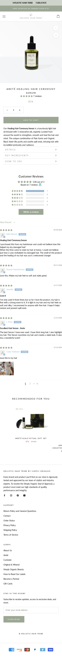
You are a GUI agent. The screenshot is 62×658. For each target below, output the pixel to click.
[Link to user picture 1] (7, 368)
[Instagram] (11, 495)
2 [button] (30, 383)
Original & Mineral (11, 564)
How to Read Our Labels (14, 574)
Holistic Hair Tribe (23, 3)
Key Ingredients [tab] (17, 155)
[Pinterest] (18, 495)
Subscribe (14, 619)
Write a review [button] (31, 211)
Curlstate (7, 560)
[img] (6, 230)
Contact (7, 516)
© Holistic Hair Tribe (31, 634)
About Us (7, 550)
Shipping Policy (10, 530)
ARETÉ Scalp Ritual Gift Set (31, 438)
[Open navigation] (4, 16)
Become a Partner (11, 579)
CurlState (41, 3)
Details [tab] (10, 149)
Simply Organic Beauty (13, 569)
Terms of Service (10, 535)
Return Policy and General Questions (19, 511)
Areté (5, 555)
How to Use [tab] (13, 161)
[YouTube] (24, 495)
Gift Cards (7, 583)
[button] (26, 96)
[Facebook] (4, 495)
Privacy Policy (9, 525)
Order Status (9, 520)
